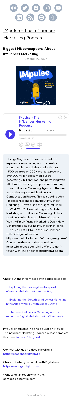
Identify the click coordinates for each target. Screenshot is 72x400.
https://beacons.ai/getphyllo (21, 354)
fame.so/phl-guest (28, 337)
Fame (42, 395)
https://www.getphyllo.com (21, 366)
